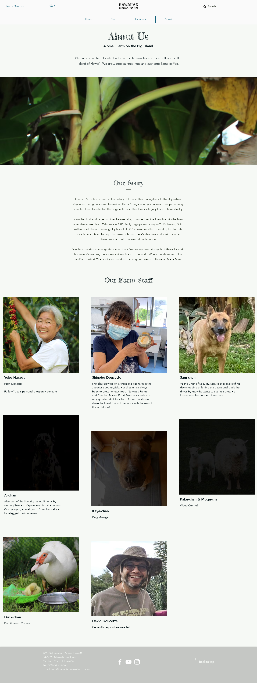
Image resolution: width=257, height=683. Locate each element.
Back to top (206, 662)
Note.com (50, 392)
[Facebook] (120, 662)
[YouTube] (128, 662)
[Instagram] (137, 662)
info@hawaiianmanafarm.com (70, 669)
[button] (53, 5)
